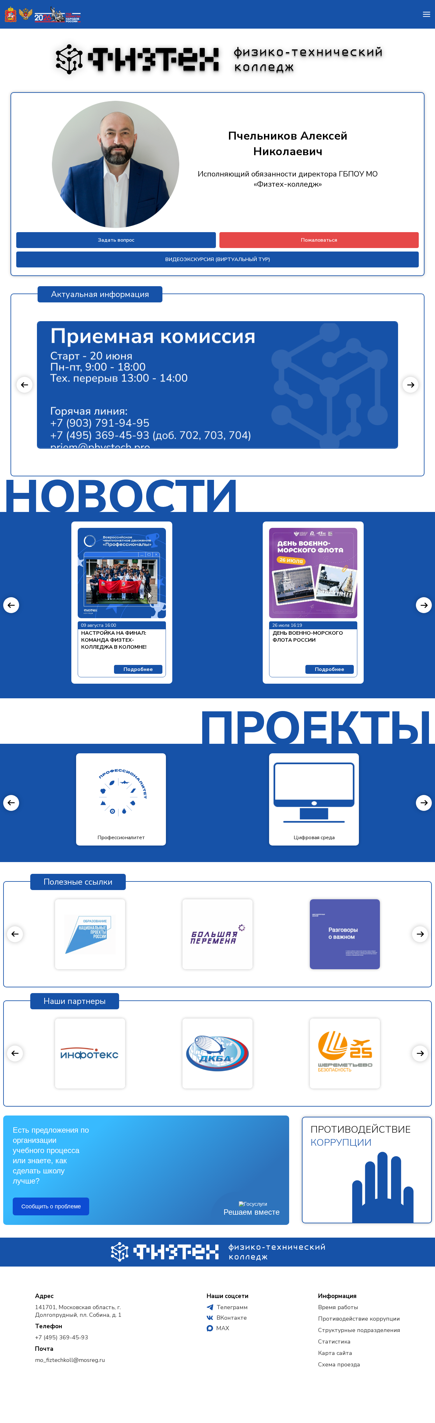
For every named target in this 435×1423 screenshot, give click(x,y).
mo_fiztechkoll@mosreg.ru (70, 1360)
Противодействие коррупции (359, 1319)
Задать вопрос (116, 240)
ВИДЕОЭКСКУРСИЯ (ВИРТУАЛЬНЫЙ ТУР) (217, 259)
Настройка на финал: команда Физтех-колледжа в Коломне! (114, 640)
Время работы (338, 1307)
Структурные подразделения (359, 1330)
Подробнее (138, 669)
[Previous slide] (24, 385)
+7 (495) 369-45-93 (61, 1337)
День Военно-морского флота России (308, 637)
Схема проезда (339, 1364)
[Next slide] (410, 385)
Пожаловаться (319, 240)
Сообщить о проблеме (51, 1206)
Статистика (334, 1341)
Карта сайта (335, 1353)
